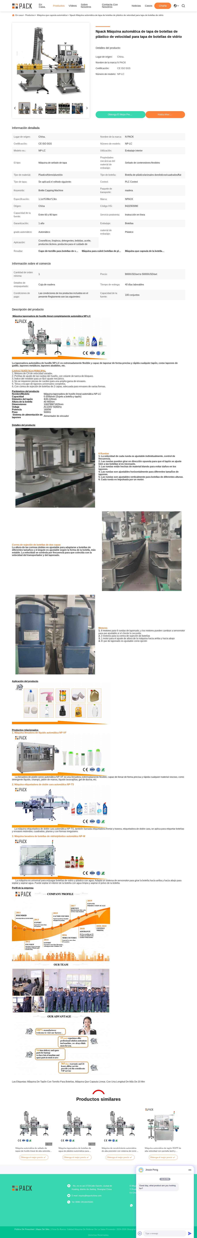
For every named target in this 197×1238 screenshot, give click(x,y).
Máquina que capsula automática (52, 15)
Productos (59, 6)
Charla (163, 5)
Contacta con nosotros (110, 5)
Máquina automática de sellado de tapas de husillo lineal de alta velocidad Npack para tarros (33, 1149)
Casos (148, 6)
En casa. (42, 5)
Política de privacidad (24, 1229)
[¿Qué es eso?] (133, 1205)
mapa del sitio (42, 1229)
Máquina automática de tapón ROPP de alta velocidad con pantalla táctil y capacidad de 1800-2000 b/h (163, 1149)
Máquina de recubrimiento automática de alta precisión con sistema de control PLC (120, 1149)
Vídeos (73, 6)
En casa (19, 15)
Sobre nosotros (86, 5)
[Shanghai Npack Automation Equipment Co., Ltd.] (22, 6)
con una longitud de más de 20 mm (125, 1081)
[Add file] (140, 1233)
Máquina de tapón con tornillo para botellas (50, 1081)
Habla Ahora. (164, 114)
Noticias (136, 6)
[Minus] (190, 1170)
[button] (19, 1131)
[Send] (189, 1233)
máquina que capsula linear (90, 1081)
